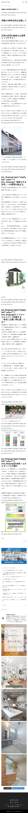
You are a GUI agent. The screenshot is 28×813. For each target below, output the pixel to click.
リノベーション (13, 804)
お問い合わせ (17, 806)
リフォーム (6, 804)
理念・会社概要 (10, 806)
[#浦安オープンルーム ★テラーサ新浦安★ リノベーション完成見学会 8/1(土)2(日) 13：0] (14, 672)
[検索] (23, 2)
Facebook (12, 802)
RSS (17, 802)
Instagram (15, 802)
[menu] (26, 2)
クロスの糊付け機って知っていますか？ (9, 579)
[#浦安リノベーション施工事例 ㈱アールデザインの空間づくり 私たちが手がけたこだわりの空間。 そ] (14, 737)
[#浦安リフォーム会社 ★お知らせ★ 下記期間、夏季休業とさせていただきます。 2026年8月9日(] (14, 640)
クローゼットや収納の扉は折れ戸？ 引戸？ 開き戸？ (13, 570)
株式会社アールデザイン (11, 811)
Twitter (10, 802)
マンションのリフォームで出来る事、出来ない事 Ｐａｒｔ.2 (13, 576)
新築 (17, 804)
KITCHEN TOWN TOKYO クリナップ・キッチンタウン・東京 (14, 597)
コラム (21, 804)
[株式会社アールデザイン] (5, 2)
